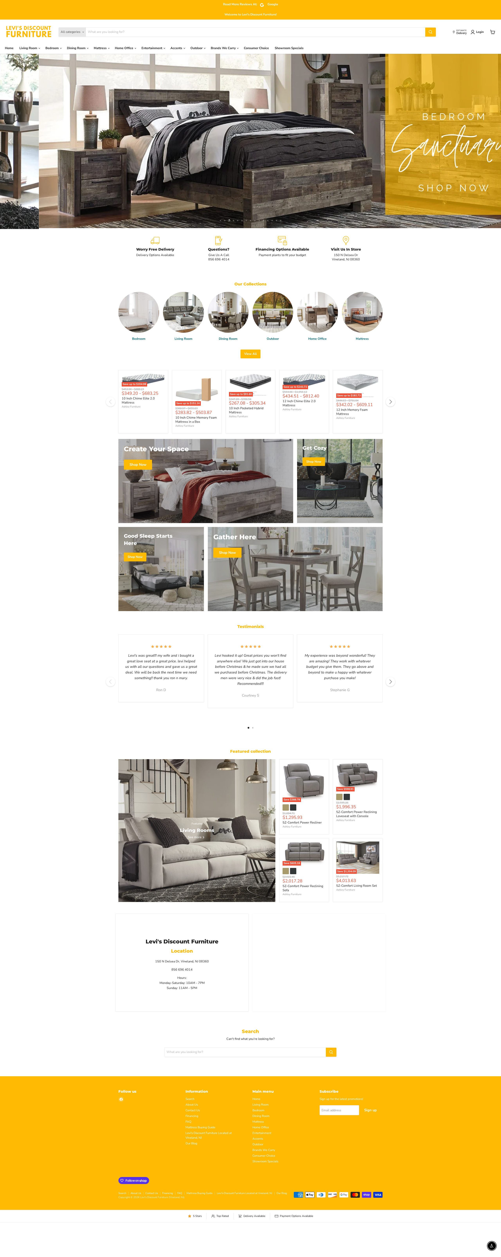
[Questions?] (218, 249)
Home (9, 48)
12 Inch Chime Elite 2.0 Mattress (299, 403)
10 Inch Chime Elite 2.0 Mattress (138, 400)
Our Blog (191, 1143)
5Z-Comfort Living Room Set (356, 886)
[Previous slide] (11, 141)
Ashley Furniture (131, 406)
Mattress (100, 48)
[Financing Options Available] (282, 249)
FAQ (188, 1122)
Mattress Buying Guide (200, 1127)
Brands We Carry (223, 48)
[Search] (430, 32)
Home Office (124, 48)
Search (190, 1099)
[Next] (390, 401)
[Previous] (110, 401)
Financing (192, 1116)
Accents (176, 48)
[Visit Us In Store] (346, 249)
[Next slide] (490, 141)
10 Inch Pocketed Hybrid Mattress (246, 410)
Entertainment (152, 48)
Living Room (28, 48)
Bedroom (52, 48)
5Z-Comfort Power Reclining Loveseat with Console (356, 814)
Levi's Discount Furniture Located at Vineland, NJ (244, 1193)
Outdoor (196, 48)
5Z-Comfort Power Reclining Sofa (303, 888)
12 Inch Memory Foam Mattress (352, 412)
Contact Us (193, 1110)
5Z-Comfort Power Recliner (302, 822)
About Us (192, 1105)
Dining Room (76, 48)
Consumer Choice (256, 48)
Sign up (370, 1110)
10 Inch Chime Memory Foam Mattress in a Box (196, 419)
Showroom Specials (289, 48)
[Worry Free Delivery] (155, 249)
